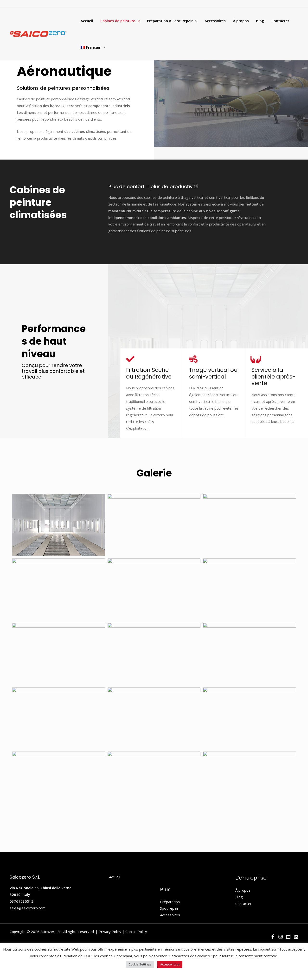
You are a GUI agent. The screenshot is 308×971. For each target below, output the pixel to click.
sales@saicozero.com (27, 908)
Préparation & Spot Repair (170, 20)
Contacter (280, 20)
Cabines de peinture (117, 20)
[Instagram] (280, 936)
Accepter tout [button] (170, 964)
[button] (137, 20)
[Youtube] (288, 936)
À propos (241, 20)
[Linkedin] (296, 936)
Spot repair (169, 908)
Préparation (170, 901)
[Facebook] (272, 936)
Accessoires (215, 20)
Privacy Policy (110, 931)
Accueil (87, 20)
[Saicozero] (38, 33)
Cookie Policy (136, 931)
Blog (260, 20)
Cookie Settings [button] (139, 964)
